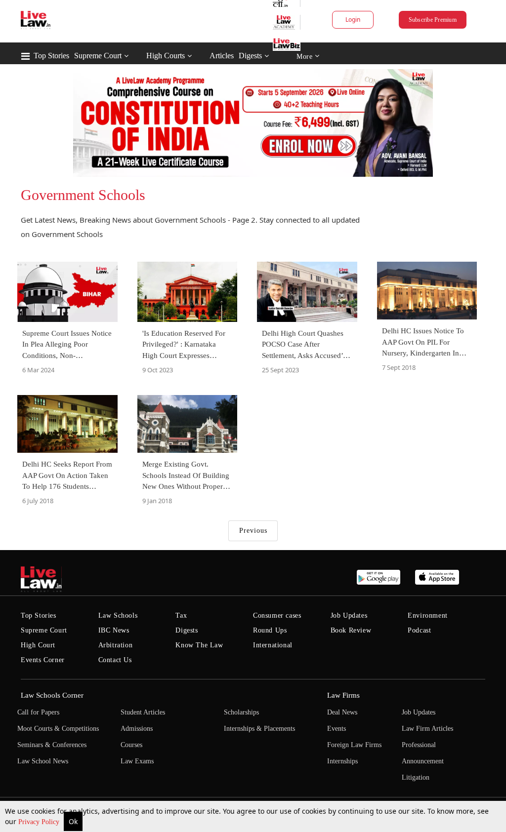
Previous (253, 530)
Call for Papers (38, 712)
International (273, 645)
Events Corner (43, 660)
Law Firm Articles (427, 728)
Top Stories (51, 55)
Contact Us (115, 660)
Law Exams (137, 761)
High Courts (165, 55)
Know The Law (199, 645)
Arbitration (115, 645)
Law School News (42, 761)
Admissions (137, 728)
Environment (428, 615)
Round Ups (270, 630)
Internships (342, 761)
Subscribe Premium (433, 19)
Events (336, 728)
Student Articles (143, 712)
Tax (181, 615)
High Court (38, 645)
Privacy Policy (39, 822)
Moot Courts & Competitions (58, 728)
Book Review (351, 630)
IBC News (113, 630)
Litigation (415, 777)
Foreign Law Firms (354, 745)
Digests (250, 55)
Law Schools (118, 615)
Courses (131, 745)
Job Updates (349, 615)
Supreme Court (98, 55)
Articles (222, 55)
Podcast (419, 630)
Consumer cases (277, 615)
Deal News (342, 712)
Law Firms (343, 695)
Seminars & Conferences (51, 745)
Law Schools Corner (52, 695)
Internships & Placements (259, 728)
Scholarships (241, 712)
